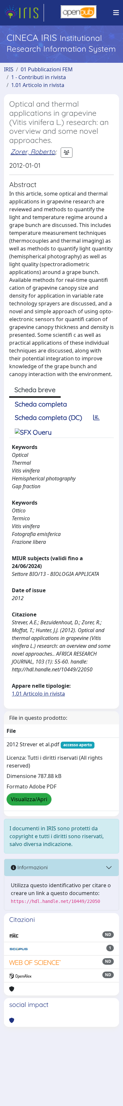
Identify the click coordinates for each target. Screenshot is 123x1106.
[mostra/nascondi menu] (116, 12)
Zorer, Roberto (32, 151)
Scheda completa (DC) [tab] (48, 417)
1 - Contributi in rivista (38, 77)
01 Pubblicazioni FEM (47, 69)
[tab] (96, 417)
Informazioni (32, 867)
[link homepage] (24, 13)
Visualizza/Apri (29, 799)
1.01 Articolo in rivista (37, 85)
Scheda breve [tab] (34, 390)
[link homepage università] (78, 13)
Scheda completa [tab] (41, 404)
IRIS (8, 69)
